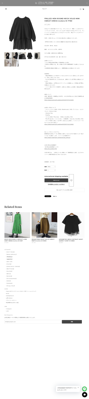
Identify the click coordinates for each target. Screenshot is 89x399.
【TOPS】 (9, 264)
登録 (72, 321)
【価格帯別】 (9, 259)
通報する (55, 196)
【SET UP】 (9, 261)
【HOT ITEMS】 (10, 252)
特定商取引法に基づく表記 (12, 302)
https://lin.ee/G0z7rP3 (50, 148)
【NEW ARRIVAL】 (11, 254)
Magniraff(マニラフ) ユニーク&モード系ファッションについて (21, 291)
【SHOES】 (9, 276)
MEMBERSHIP (10, 295)
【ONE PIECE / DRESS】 (13, 266)
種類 (45, 166)
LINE (7, 311)
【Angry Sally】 (10, 285)
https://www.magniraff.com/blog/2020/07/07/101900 (59, 100)
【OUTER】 (9, 271)
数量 (45, 170)
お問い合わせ (9, 298)
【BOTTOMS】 (10, 268)
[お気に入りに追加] (71, 180)
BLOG (7, 293)
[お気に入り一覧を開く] (81, 9)
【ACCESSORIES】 (11, 278)
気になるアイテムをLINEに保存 (64, 190)
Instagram (9, 308)
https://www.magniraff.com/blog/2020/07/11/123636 (59, 124)
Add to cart (56, 180)
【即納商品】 (9, 256)
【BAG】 (8, 273)
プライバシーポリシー (11, 300)
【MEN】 (8, 281)
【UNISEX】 (9, 283)
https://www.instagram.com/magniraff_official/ (57, 137)
